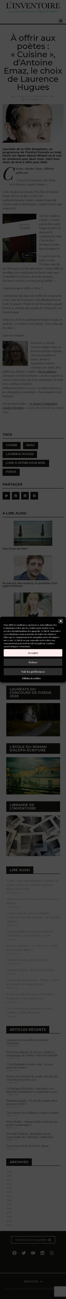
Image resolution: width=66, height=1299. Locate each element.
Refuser (33, 662)
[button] (60, 621)
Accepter (33, 653)
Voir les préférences (33, 671)
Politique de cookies (31, 677)
